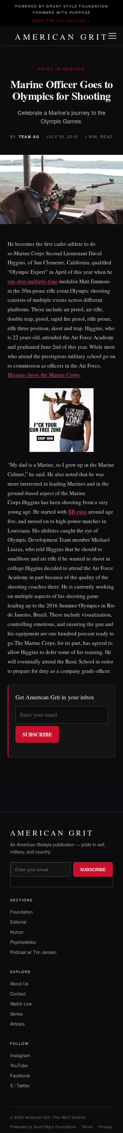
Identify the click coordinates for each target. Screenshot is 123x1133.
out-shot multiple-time (33, 281)
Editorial (18, 922)
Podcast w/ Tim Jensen (33, 952)
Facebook (20, 1075)
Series (16, 1014)
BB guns (77, 511)
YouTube (19, 1065)
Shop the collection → (61, 20)
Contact (18, 993)
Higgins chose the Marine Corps (43, 374)
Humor (17, 932)
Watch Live (21, 1004)
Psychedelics (23, 942)
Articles (17, 1024)
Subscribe (37, 734)
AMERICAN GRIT (61, 36)
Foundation (21, 912)
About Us (19, 983)
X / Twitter (20, 1085)
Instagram (20, 1055)
